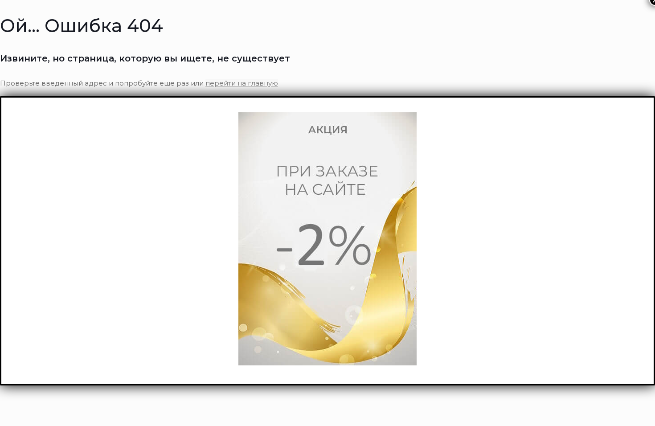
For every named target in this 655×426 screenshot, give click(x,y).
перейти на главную (241, 83)
